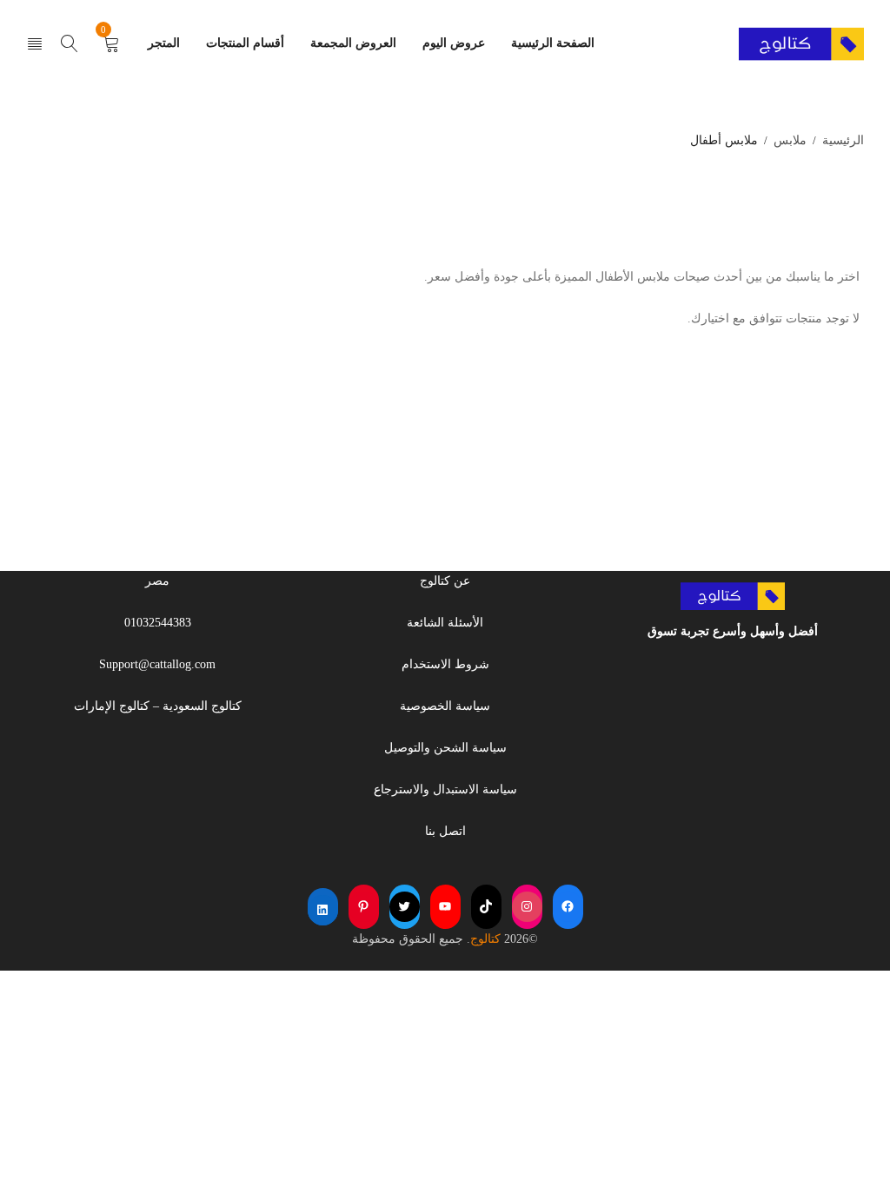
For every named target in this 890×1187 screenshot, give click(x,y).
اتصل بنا (445, 831)
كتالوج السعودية (202, 706)
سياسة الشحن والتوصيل (445, 747)
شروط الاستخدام (445, 664)
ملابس (790, 140)
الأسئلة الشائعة (445, 622)
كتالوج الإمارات (111, 706)
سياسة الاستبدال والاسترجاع (445, 789)
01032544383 (157, 622)
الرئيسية (843, 140)
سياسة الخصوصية (445, 706)
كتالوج (485, 938)
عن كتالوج (445, 580)
